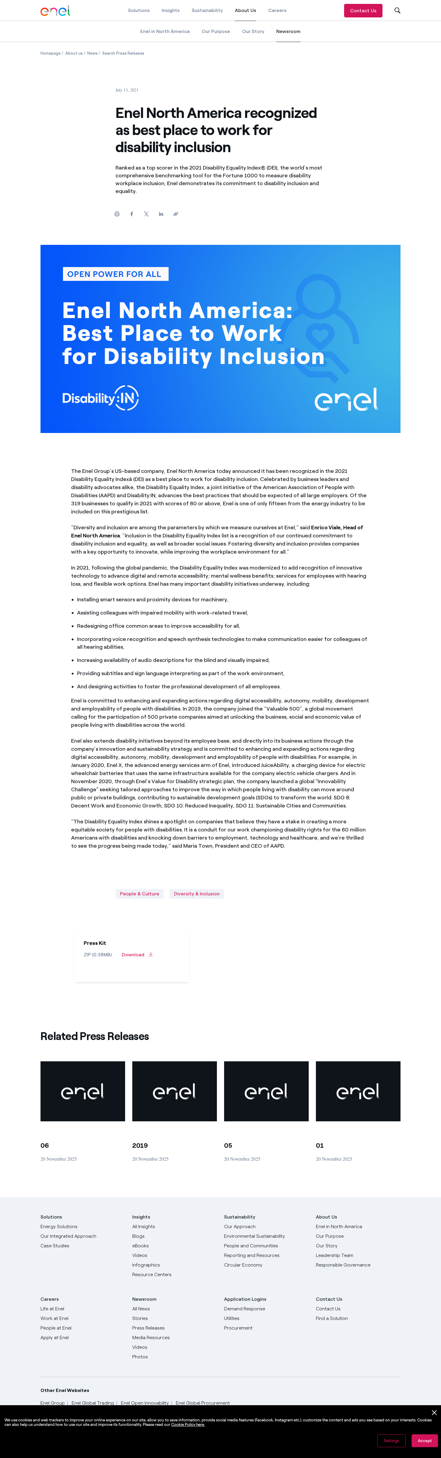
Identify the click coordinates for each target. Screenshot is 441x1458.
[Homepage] (55, 10)
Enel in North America (165, 31)
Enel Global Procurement (203, 1403)
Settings (391, 1440)
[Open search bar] (393, 10)
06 (44, 1145)
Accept (425, 1440)
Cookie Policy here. (188, 1424)
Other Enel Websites (64, 1390)
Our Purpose (216, 31)
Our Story (253, 31)
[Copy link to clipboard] (175, 214)
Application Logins (245, 1299)
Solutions (139, 10)
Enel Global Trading (93, 1403)
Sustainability (207, 10)
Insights (171, 10)
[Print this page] (117, 214)
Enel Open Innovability (145, 1403)
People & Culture (139, 894)
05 (228, 1145)
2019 (140, 1145)
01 (319, 1145)
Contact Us (363, 11)
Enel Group (52, 1403)
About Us (245, 14)
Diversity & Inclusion (197, 894)
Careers (277, 10)
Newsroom (288, 35)
